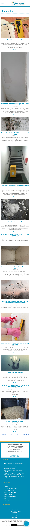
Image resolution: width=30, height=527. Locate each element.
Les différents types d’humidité (15, 372)
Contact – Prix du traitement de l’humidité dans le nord (14, 477)
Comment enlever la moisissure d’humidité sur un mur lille (15, 267)
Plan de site (6, 500)
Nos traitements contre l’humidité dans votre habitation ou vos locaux (15, 467)
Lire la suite (20, 525)
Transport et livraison (9, 490)
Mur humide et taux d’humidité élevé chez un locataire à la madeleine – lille (15, 104)
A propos (6, 486)
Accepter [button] (14, 525)
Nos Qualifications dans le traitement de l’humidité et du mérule (13, 464)
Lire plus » (15, 49)
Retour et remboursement (10, 488)
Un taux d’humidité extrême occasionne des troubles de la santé (15, 186)
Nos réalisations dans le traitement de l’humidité (13, 470)
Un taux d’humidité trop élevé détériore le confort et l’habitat (15, 133)
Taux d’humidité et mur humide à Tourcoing (15, 40)
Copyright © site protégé (10, 492)
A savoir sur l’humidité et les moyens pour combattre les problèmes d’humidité (15, 386)
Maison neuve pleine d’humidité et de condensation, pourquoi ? (15, 343)
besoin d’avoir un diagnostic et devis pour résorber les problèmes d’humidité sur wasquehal (15, 302)
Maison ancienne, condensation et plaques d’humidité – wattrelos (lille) (15, 235)
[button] (2, 3)
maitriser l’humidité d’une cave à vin (15, 421)
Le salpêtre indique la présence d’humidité (15, 222)
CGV (5, 498)
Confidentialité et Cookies (10, 496)
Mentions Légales (8, 494)
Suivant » (26, 434)
